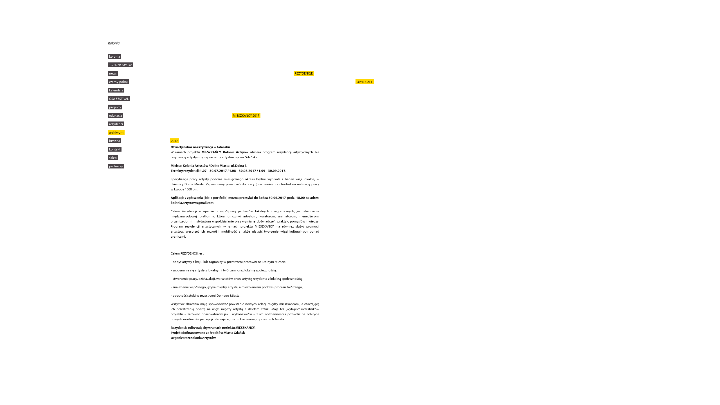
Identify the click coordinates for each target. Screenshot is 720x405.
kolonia (114, 56)
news (113, 73)
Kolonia (114, 43)
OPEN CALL (365, 82)
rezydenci (116, 124)
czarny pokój (118, 82)
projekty (115, 107)
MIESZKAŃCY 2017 (246, 115)
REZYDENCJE (304, 73)
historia (114, 141)
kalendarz (116, 90)
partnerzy (116, 166)
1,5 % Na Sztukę (120, 65)
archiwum (116, 132)
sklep (113, 158)
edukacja (115, 115)
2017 (174, 141)
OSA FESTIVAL (119, 98)
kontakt (114, 149)
